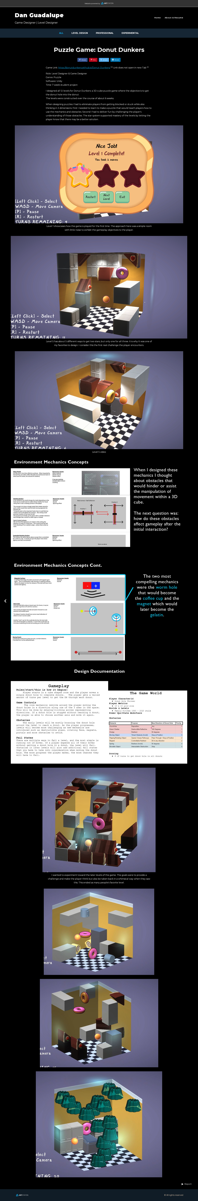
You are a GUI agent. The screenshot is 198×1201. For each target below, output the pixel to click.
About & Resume (174, 18)
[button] (186, 1184)
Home (157, 18)
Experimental (130, 33)
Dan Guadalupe (39, 15)
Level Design (80, 33)
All (61, 33)
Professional (105, 33)
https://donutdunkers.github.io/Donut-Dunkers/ (84, 67)
